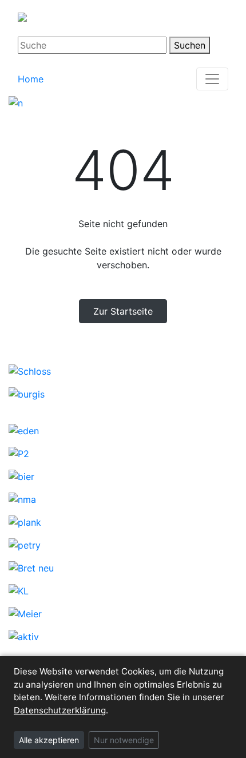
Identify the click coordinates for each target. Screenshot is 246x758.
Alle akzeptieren (49, 740)
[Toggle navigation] (212, 79)
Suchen (189, 45)
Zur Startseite (123, 311)
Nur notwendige (124, 740)
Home (30, 79)
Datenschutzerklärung (60, 710)
